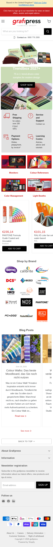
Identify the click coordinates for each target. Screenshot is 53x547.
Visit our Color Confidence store (33, 3)
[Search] (48, 31)
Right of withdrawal (36, 536)
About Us (10, 533)
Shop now (26, 85)
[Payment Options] (14, 141)
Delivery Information (35, 533)
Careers (20, 533)
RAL (36, 241)
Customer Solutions (17, 536)
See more (25, 431)
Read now (20, 416)
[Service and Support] (39, 121)
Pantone (5, 244)
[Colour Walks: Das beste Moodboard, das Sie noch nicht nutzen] (21, 348)
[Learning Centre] (39, 141)
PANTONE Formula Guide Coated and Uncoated (11, 238)
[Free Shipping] (14, 121)
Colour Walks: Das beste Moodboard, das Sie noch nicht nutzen (21, 374)
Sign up (43, 485)
